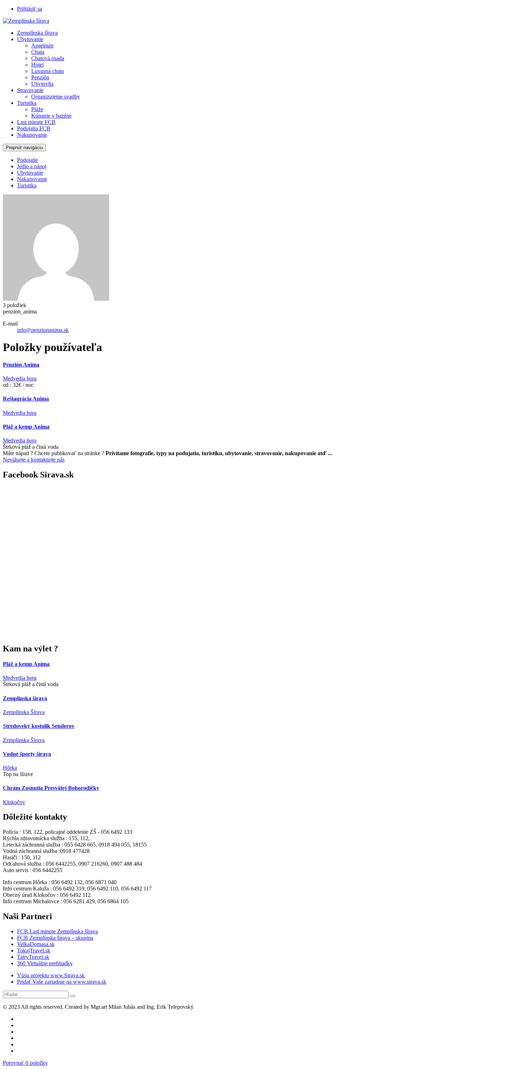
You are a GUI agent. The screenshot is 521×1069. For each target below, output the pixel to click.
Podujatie (27, 160)
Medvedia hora (20, 378)
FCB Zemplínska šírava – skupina (55, 938)
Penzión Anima (21, 365)
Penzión (40, 77)
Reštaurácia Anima (26, 399)
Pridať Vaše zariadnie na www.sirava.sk (61, 982)
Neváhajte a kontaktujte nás (34, 460)
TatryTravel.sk (33, 957)
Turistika (27, 103)
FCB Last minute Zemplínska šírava (57, 931)
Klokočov (14, 802)
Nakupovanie (32, 135)
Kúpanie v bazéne (51, 116)
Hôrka (10, 768)
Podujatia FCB (33, 128)
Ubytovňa (42, 84)
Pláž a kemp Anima (26, 427)
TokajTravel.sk (33, 951)
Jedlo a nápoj (31, 166)
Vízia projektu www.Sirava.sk (51, 975)
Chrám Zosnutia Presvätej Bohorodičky (51, 788)
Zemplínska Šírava (24, 712)
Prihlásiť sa (29, 9)
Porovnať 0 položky (25, 1063)
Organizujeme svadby (55, 97)
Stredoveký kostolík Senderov (38, 726)
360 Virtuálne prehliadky (45, 963)
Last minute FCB (36, 122)
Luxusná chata (47, 71)
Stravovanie (30, 90)
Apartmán (42, 46)
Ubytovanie (30, 39)
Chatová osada (47, 58)
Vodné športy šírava (27, 754)
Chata (37, 52)
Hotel (37, 65)
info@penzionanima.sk (43, 330)
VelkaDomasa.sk (36, 944)
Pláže (37, 109)
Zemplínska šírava (37, 33)
